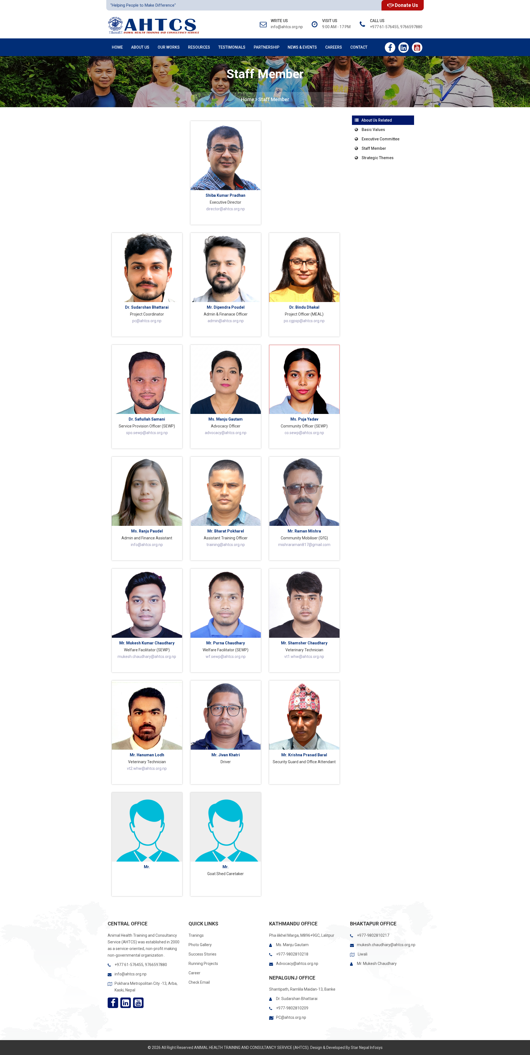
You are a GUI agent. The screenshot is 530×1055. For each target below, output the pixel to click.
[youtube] (417, 47)
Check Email (199, 982)
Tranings (196, 935)
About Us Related (376, 120)
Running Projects (203, 963)
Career (194, 973)
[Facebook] (390, 47)
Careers (333, 47)
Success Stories (202, 954)
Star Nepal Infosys (367, 1047)
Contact (358, 47)
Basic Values (373, 129)
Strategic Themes (377, 158)
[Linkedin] (403, 47)
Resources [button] (199, 47)
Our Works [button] (169, 47)
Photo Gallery (200, 945)
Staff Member (273, 99)
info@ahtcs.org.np (131, 974)
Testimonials (231, 47)
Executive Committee (380, 139)
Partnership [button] (266, 47)
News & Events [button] (302, 47)
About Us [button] (140, 47)
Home (117, 47)
